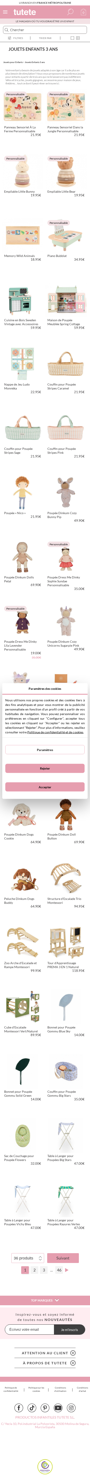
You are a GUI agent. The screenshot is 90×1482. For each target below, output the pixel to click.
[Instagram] (71, 1408)
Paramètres (45, 749)
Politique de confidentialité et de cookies (55, 732)
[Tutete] (25, 12)
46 (59, 1270)
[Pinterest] (45, 1408)
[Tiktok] (32, 1408)
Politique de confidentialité (10, 1389)
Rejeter (45, 768)
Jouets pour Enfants (13, 62)
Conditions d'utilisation (60, 1389)
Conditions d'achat (82, 1389)
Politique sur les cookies (36, 1389)
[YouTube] (58, 1408)
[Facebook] (18, 1408)
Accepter (45, 787)
